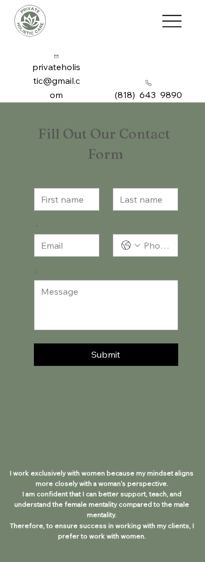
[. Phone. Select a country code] (131, 245)
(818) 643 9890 (148, 94)
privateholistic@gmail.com (56, 80)
